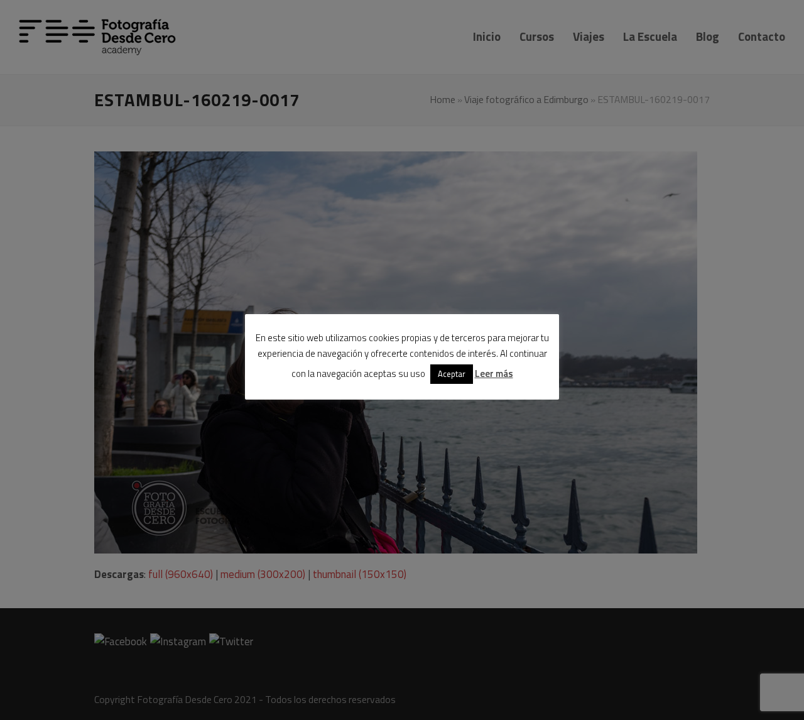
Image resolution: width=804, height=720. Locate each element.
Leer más (494, 373)
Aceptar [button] (451, 374)
